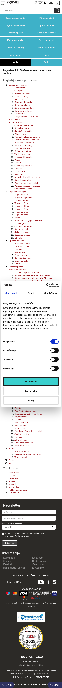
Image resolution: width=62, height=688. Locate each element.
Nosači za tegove (22, 235)
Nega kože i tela (21, 445)
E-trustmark (14, 493)
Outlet (47, 62)
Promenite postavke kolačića (41, 684)
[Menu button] (2, 2)
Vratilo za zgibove (22, 154)
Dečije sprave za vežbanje (26, 116)
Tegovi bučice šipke (15, 25)
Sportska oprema (46, 47)
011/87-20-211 (28, 677)
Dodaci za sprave (22, 128)
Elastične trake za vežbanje (26, 140)
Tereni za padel (21, 457)
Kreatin (17, 419)
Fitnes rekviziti (46, 18)
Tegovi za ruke (21, 194)
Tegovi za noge (21, 215)
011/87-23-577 (42, 677)
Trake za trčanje (21, 96)
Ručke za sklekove (22, 151)
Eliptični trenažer (22, 93)
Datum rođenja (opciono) (12, 523)
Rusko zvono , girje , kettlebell (28, 220)
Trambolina (19, 114)
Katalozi (12, 484)
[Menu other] (58, 3)
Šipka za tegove (21, 232)
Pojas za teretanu (22, 148)
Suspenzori (19, 252)
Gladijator (18, 90)
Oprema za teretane (23, 125)
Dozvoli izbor (31, 391)
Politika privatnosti (22, 536)
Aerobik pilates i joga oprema (27, 177)
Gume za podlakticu (23, 165)
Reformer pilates (22, 105)
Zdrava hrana (20, 440)
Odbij (31, 400)
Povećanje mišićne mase (25, 411)
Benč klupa (19, 99)
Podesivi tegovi (21, 200)
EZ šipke (18, 238)
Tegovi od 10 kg (21, 206)
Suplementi (15, 55)
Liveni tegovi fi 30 (22, 223)
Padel (46, 55)
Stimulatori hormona (23, 443)
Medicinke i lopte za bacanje (27, 137)
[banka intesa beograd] (40, 593)
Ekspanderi (19, 171)
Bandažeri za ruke (22, 258)
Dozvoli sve (31, 381)
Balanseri (18, 174)
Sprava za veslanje (23, 111)
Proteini (17, 408)
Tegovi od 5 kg (21, 212)
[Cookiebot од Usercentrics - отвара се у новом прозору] (46, 285)
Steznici (17, 163)
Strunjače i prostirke (23, 131)
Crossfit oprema (15, 33)
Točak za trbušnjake (23, 157)
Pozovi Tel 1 (55, 685)
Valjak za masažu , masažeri (27, 186)
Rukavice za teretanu (24, 142)
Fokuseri (18, 249)
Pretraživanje (15, 119)
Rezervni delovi (46, 40)
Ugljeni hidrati (20, 417)
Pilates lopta (20, 134)
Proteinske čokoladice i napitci (28, 431)
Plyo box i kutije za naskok (26, 183)
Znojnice (18, 168)
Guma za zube (21, 255)
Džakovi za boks (21, 246)
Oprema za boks (47, 25)
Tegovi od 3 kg (21, 209)
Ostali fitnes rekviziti (23, 189)
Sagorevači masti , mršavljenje (28, 414)
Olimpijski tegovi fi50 (23, 226)
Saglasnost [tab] (11, 293)
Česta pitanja (15, 478)
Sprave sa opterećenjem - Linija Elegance (33, 278)
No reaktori (19, 428)
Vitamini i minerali (22, 422)
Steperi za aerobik (22, 180)
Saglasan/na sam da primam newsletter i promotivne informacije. (25, 535)
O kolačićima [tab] (50, 293)
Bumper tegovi (21, 229)
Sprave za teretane (46, 33)
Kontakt (12, 481)
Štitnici (17, 264)
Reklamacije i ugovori (18, 490)
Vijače (17, 160)
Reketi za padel (21, 451)
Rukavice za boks (22, 243)
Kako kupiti (14, 472)
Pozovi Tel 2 (6, 685)
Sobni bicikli (19, 88)
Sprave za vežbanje (15, 18)
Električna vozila (15, 40)
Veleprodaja (14, 487)
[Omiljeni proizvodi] (35, 3)
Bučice (17, 217)
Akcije (15, 62)
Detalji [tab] (31, 293)
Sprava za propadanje (24, 108)
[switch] (54, 350)
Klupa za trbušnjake (23, 102)
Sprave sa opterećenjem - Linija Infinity (32, 275)
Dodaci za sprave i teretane (27, 272)
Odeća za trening (15, 47)
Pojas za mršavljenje (23, 145)
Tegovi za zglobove (23, 197)
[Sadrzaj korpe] (40, 3)
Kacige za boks (21, 261)
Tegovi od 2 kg (21, 203)
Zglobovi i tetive (21, 434)
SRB (51, 3)
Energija (18, 437)
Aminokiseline (20, 425)
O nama (12, 475)
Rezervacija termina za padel (27, 454)
